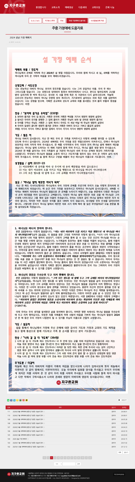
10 (82, 458)
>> (90, 458)
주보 (61, 21)
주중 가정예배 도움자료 (77, 21)
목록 (120, 452)
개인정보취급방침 (119, 474)
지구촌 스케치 (50, 21)
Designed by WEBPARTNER (80, 478)
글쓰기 (126, 452)
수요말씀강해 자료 (97, 21)
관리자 (114, 411)
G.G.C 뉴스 (35, 21)
